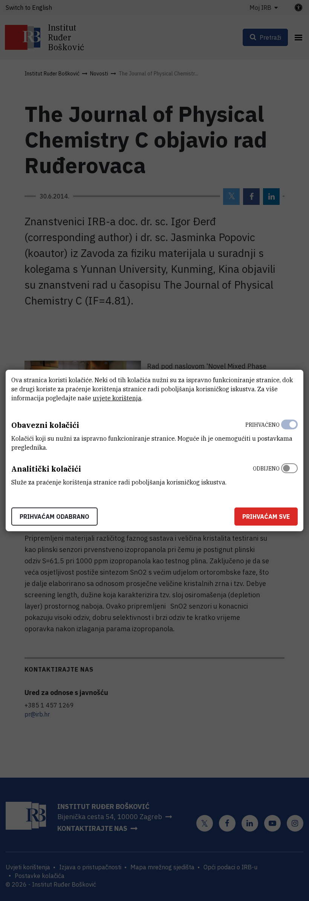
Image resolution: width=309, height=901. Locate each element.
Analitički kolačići (46, 469)
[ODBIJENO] (289, 473)
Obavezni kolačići (45, 425)
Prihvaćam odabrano (54, 516)
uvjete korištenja (117, 398)
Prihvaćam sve (266, 516)
